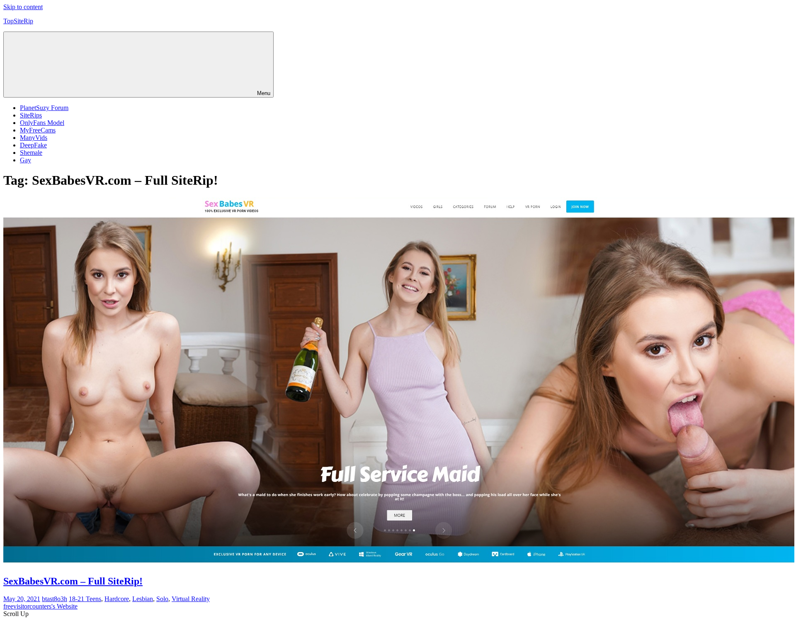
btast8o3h (54, 598)
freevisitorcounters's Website (40, 606)
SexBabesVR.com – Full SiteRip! (73, 581)
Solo (162, 598)
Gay (25, 160)
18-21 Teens (85, 598)
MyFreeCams (38, 130)
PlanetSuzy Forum (44, 107)
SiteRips (31, 115)
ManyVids (33, 137)
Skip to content (23, 6)
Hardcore (116, 598)
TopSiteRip (18, 20)
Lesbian (142, 598)
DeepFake (33, 145)
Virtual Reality (191, 598)
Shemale (31, 152)
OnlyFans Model (42, 122)
